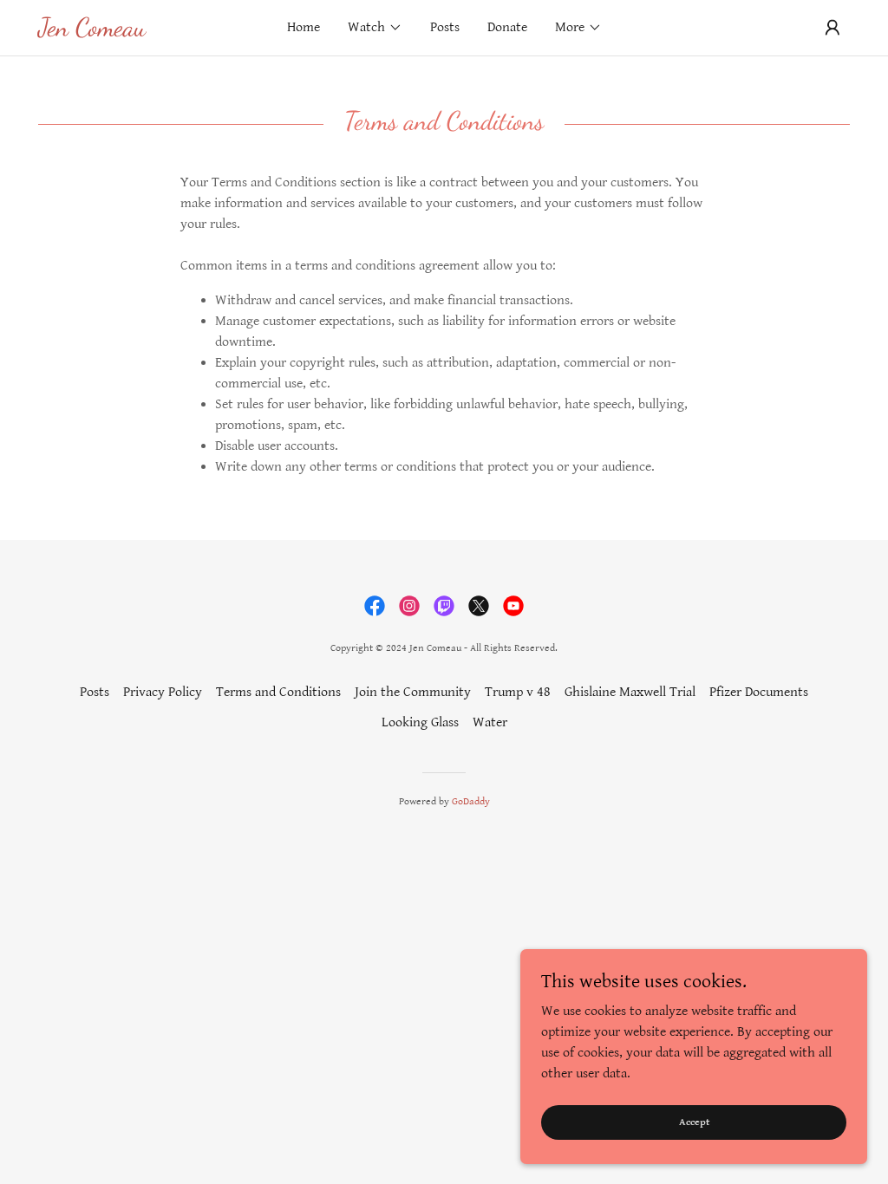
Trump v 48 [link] (518, 692)
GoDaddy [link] (471, 801)
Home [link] (303, 27)
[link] (139, 31)
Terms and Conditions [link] (278, 692)
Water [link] (490, 722)
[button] (375, 27)
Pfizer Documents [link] (758, 692)
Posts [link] (445, 27)
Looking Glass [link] (420, 722)
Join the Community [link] (413, 692)
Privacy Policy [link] (162, 692)
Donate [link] (507, 27)
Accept (694, 1122)
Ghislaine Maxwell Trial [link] (630, 692)
